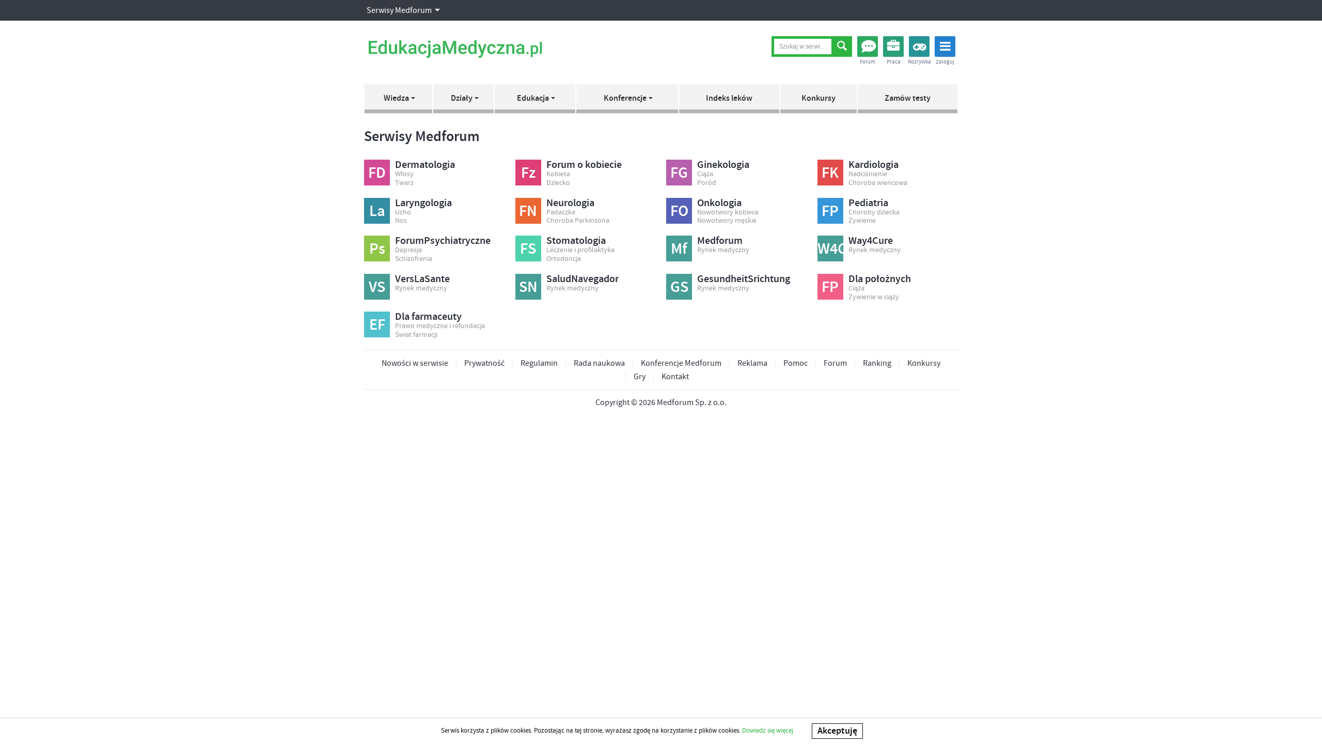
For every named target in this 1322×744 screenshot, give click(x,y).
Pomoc (795, 363)
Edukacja (533, 98)
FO (679, 211)
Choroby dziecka (874, 212)
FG (679, 173)
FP (830, 211)
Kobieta (558, 174)
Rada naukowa (599, 363)
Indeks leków (729, 98)
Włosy (404, 174)
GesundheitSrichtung (743, 279)
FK (830, 173)
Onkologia (719, 203)
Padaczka (560, 212)
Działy (462, 98)
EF (377, 325)
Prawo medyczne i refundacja (440, 326)
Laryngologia (423, 203)
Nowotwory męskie (727, 220)
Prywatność (484, 363)
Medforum (720, 241)
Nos (401, 220)
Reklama (752, 363)
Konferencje (625, 98)
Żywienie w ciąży (873, 297)
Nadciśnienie (867, 174)
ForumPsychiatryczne (443, 241)
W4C (830, 249)
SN (528, 287)
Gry (640, 377)
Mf (679, 249)
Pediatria (868, 203)
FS (528, 249)
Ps (377, 249)
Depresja (408, 250)
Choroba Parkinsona (577, 220)
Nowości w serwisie (415, 363)
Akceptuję (837, 731)
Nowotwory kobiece (728, 212)
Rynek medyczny (723, 250)
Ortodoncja (563, 259)
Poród (706, 183)
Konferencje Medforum (681, 363)
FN (528, 211)
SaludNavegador (582, 279)
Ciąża (705, 174)
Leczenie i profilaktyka (580, 250)
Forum (835, 363)
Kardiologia (873, 165)
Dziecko (558, 183)
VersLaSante (422, 279)
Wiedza (396, 98)
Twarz (404, 183)
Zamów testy (908, 98)
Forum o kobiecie (584, 165)
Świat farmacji (416, 335)
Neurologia (570, 203)
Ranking (877, 363)
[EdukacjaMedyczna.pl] (455, 49)
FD (377, 173)
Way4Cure (870, 241)
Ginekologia (723, 165)
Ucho (403, 212)
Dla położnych (879, 279)
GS (679, 287)
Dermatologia (425, 165)
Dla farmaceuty (428, 317)
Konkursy (818, 98)
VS (377, 287)
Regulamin (539, 363)
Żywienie (862, 220)
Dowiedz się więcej (767, 730)
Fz (528, 173)
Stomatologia (576, 241)
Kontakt (675, 377)
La (377, 211)
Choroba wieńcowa (877, 183)
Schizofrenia (413, 259)
